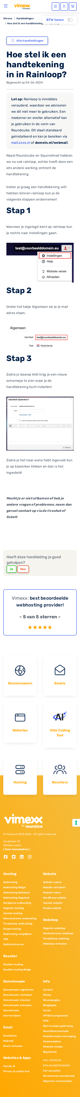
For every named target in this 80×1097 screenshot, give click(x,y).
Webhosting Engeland (16, 897)
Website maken (52, 882)
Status (47, 994)
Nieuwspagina (51, 1000)
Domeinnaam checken (16, 1000)
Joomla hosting (12, 913)
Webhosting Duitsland (16, 892)
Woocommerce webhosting (19, 918)
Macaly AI (9, 1066)
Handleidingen (25, 18)
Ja (11, 569)
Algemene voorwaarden (57, 1081)
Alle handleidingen (29, 40)
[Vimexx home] (22, 6)
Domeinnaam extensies (17, 1005)
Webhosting (10, 882)
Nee (23, 569)
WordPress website (54, 897)
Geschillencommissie (56, 1031)
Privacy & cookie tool (16, 1071)
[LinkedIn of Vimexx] (23, 857)
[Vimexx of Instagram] (30, 857)
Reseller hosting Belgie (17, 969)
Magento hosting (13, 908)
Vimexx (7, 18)
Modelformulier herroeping (59, 1036)
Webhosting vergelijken (17, 934)
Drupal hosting (12, 928)
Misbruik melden (53, 1046)
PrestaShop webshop (56, 938)
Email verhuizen (13, 1046)
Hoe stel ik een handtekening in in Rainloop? (34, 23)
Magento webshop (54, 928)
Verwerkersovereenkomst (59, 1075)
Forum (47, 1010)
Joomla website (52, 902)
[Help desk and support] (55, 6)
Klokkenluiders (52, 1041)
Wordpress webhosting (17, 902)
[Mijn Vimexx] (64, 6)
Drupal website (52, 908)
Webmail (8, 1040)
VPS (5, 939)
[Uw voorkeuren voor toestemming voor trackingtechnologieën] (76, 823)
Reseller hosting (13, 964)
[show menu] (6, 6)
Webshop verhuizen (55, 943)
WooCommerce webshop (58, 933)
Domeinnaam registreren (18, 989)
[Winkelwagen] (73, 6)
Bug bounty (50, 1051)
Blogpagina (49, 1005)
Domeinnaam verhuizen (17, 994)
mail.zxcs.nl (20, 143)
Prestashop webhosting (17, 923)
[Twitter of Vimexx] (15, 857)
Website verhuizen (54, 887)
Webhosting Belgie (14, 887)
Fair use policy (52, 1070)
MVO (46, 1020)
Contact (48, 989)
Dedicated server (13, 944)
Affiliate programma (55, 1015)
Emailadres (10, 1035)
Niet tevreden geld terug (58, 1026)
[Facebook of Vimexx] (7, 857)
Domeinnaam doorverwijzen (12, 1013)
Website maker (52, 892)
